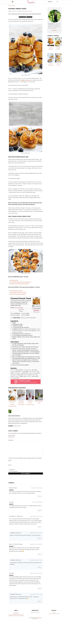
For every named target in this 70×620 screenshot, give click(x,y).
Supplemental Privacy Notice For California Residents (16, 614)
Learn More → (54, 30)
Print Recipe (37, 306)
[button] (34, 310)
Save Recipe (37, 308)
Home (9, 5)
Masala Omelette (14, 280)
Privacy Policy (16, 612)
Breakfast (13, 5)
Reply (40, 496)
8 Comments (29, 11)
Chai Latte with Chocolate (16, 290)
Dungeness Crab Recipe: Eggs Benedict (19, 283)
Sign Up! (31, 612)
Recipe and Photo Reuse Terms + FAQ (54, 613)
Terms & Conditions (16, 613)
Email (10, 465)
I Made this (12, 469)
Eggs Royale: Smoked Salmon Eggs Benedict (20, 282)
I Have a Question (13, 471)
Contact (54, 612)
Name (10, 460)
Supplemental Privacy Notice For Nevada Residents (16, 615)
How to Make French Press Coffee (18, 292)
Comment (11, 440)
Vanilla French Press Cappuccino (18, 294)
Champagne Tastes (38, 617)
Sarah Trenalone (19, 307)
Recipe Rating (11, 435)
